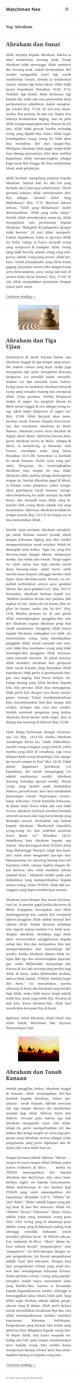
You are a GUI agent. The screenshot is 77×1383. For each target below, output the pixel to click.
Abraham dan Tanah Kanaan (34, 1075)
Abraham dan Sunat (33, 44)
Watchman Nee (23, 9)
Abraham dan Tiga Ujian (31, 343)
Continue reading (21, 296)
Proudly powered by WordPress (24, 1378)
